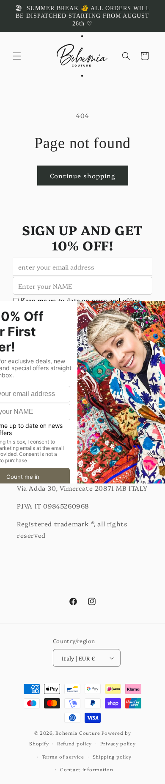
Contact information (86, 769)
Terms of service (63, 756)
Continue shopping (83, 175)
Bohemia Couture (77, 733)
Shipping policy (112, 756)
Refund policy (74, 743)
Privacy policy (118, 743)
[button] (17, 56)
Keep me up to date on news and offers (80, 300)
